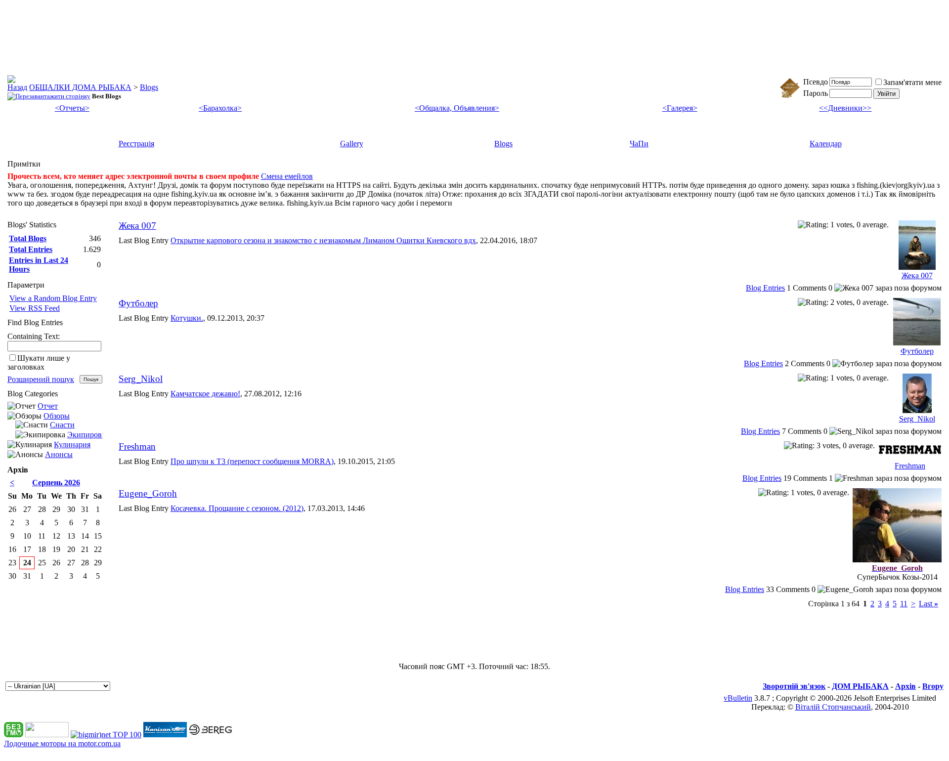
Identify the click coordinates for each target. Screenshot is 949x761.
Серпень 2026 (56, 482)
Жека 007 (137, 225)
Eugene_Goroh (148, 493)
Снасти (62, 425)
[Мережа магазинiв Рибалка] (210, 734)
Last (928, 603)
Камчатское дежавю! (205, 393)
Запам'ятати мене (912, 82)
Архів (905, 686)
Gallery (351, 143)
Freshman (137, 446)
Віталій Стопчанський (833, 707)
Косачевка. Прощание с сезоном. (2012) (237, 508)
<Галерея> (679, 108)
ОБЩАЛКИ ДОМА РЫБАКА (80, 87)
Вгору (933, 686)
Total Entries (30, 249)
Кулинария (72, 444)
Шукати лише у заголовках (38, 362)
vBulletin (738, 698)
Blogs (149, 87)
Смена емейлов (287, 176)
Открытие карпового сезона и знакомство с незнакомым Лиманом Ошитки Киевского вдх (323, 240)
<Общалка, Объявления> (457, 108)
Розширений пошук (40, 379)
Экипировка (88, 434)
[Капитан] (165, 734)
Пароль (815, 93)
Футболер (138, 303)
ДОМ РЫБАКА (860, 686)
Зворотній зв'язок (794, 686)
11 (903, 603)
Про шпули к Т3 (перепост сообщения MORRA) (252, 461)
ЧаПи (639, 143)
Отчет (48, 406)
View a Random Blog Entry (53, 298)
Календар (826, 143)
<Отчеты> (72, 108)
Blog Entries (765, 288)
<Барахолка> (220, 108)
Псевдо (815, 82)
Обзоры (56, 416)
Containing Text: (33, 336)
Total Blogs (27, 238)
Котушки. (187, 318)
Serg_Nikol (141, 379)
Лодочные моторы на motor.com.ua (62, 743)
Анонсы (59, 454)
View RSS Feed (34, 308)
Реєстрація (136, 143)
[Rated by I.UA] (47, 734)
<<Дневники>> (845, 108)
